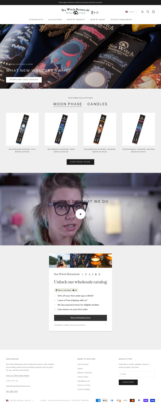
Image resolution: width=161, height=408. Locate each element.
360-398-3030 (12, 391)
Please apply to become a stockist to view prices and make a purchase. (81, 2)
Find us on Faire (83, 385)
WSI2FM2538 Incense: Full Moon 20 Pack (22, 150)
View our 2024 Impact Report (17, 375)
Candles (97, 104)
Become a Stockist (84, 372)
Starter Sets (36, 20)
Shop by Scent (98, 20)
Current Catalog (83, 389)
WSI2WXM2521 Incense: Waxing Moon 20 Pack (139, 150)
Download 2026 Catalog (24, 80)
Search (80, 368)
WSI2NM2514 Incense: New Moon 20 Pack (61, 150)
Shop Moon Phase (80, 162)
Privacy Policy (82, 377)
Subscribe (128, 382)
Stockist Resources (121, 20)
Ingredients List (83, 381)
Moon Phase (67, 104)
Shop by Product (76, 20)
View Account (82, 364)
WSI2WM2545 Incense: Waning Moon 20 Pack (99, 150)
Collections (55, 20)
